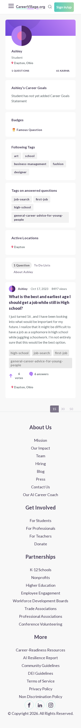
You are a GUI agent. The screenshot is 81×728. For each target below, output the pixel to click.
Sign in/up (64, 7)
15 (54, 409)
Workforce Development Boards (40, 600)
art (16, 156)
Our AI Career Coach (40, 494)
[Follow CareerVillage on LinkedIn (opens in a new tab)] (39, 704)
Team (40, 455)
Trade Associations (40, 608)
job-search (21, 199)
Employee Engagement (40, 593)
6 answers (41, 374)
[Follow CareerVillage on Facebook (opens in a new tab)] (29, 704)
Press (40, 479)
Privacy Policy (40, 688)
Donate (40, 543)
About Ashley (23, 272)
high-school (22, 207)
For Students (40, 520)
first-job (42, 199)
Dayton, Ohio (23, 387)
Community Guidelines (41, 665)
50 (71, 409)
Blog (40, 471)
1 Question (22, 265)
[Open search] (50, 7)
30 (63, 409)
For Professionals (40, 528)
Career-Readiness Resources (40, 650)
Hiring (40, 463)
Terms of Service (41, 681)
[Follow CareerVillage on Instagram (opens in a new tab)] (50, 704)
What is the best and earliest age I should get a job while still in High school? (40, 302)
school (30, 156)
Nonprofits (40, 577)
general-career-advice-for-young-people (38, 217)
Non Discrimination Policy (40, 696)
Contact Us (40, 486)
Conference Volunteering (40, 624)
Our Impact (40, 448)
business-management (30, 164)
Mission (40, 440)
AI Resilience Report (40, 657)
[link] (40, 340)
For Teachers (40, 536)
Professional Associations (40, 616)
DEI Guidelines (40, 673)
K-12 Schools (40, 569)
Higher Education (41, 585)
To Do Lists (42, 265)
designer (20, 172)
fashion (58, 164)
